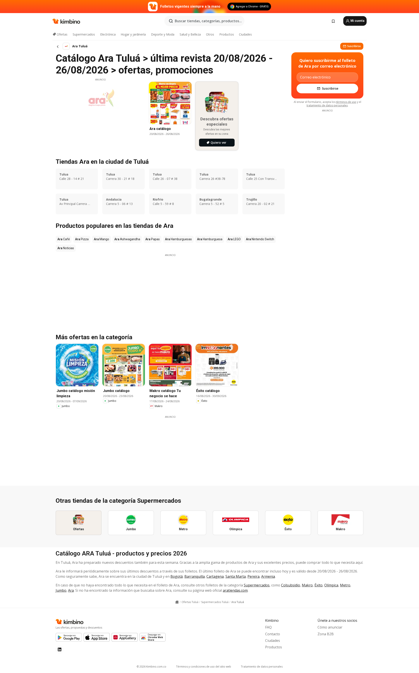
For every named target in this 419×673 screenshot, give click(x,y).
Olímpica (331, 585)
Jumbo (61, 590)
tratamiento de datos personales (327, 105)
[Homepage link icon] (177, 602)
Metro (345, 585)
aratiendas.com (235, 590)
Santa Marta (235, 576)
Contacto (272, 634)
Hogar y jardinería (133, 34)
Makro (307, 585)
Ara (71, 590)
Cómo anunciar (330, 627)
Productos (226, 34)
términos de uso (346, 102)
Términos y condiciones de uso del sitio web (203, 666)
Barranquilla (194, 576)
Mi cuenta (357, 20)
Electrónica (108, 34)
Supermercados (84, 34)
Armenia (268, 576)
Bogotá (176, 576)
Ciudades (245, 34)
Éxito (318, 585)
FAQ (268, 627)
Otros (210, 34)
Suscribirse (354, 46)
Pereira (253, 576)
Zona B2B (326, 634)
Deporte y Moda (162, 34)
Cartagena (215, 576)
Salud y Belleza (190, 34)
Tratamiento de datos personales (262, 666)
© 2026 (151, 666)
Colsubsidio (290, 585)
